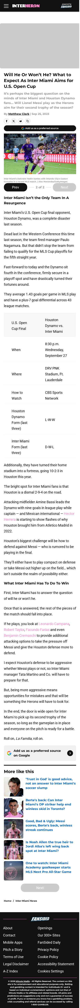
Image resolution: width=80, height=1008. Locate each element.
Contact (9, 935)
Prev (15, 187)
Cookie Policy (48, 957)
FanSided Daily (49, 942)
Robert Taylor (14, 630)
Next (64, 187)
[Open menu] (6, 5)
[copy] (27, 121)
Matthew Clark (18, 114)
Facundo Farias (38, 630)
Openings (45, 928)
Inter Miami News (26, 900)
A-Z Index (10, 971)
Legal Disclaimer (16, 964)
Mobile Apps (12, 942)
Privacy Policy (48, 950)
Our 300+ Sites (49, 935)
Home (7, 900)
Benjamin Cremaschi (20, 635)
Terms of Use (13, 957)
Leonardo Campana (54, 624)
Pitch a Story (13, 950)
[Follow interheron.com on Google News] (70, 753)
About (7, 928)
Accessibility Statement (56, 964)
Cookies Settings (51, 971)
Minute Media (23, 981)
